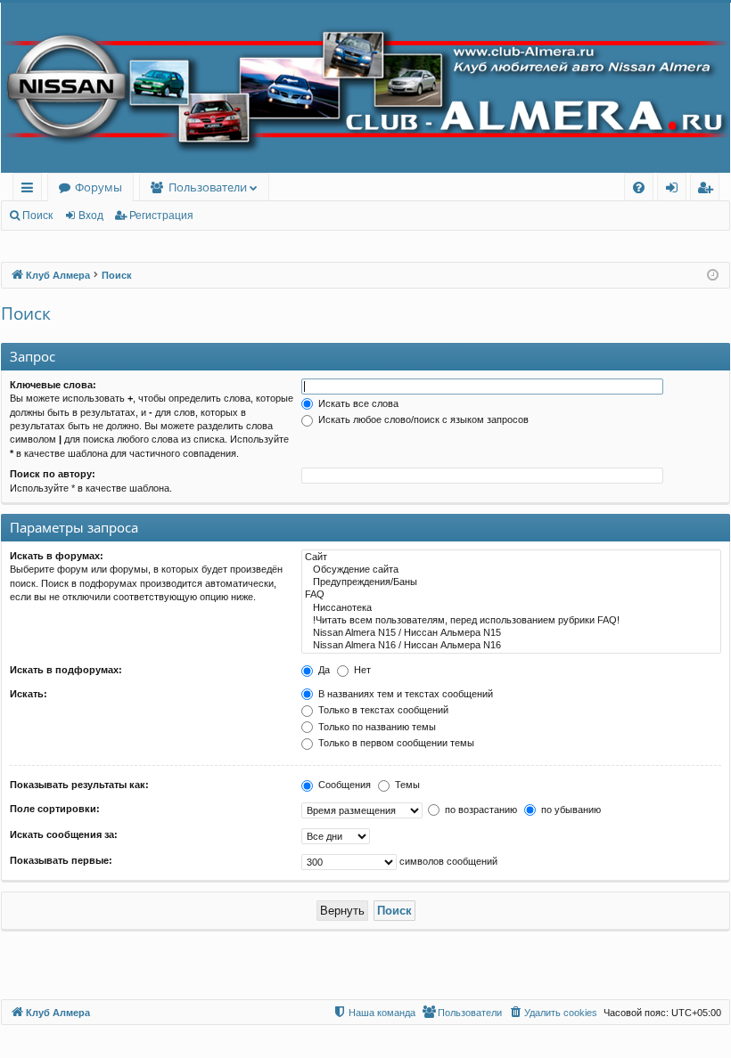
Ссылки (31, 190)
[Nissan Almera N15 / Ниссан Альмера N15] (511, 633)
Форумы (98, 187)
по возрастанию (479, 809)
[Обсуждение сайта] (511, 570)
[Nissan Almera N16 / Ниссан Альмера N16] (511, 645)
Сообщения (343, 784)
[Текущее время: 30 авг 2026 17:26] (713, 275)
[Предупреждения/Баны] (511, 582)
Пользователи (207, 187)
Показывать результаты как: (79, 784)
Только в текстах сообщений (382, 709)
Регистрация (161, 215)
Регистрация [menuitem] (708, 190)
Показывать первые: (61, 860)
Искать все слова (357, 403)
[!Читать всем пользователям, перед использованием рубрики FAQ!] (511, 620)
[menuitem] (639, 187)
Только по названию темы (376, 726)
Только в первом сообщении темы (395, 742)
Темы (406, 784)
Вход (90, 215)
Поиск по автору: (52, 473)
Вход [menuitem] (675, 190)
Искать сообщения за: (64, 834)
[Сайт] (511, 557)
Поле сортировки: (55, 808)
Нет (361, 669)
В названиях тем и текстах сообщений (404, 693)
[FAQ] (511, 595)
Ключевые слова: (53, 384)
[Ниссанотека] (511, 608)
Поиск (37, 215)
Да (323, 669)
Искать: (28, 693)
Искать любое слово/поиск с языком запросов (422, 419)
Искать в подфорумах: (66, 669)
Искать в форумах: (56, 555)
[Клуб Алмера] (365, 88)
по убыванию (569, 809)
